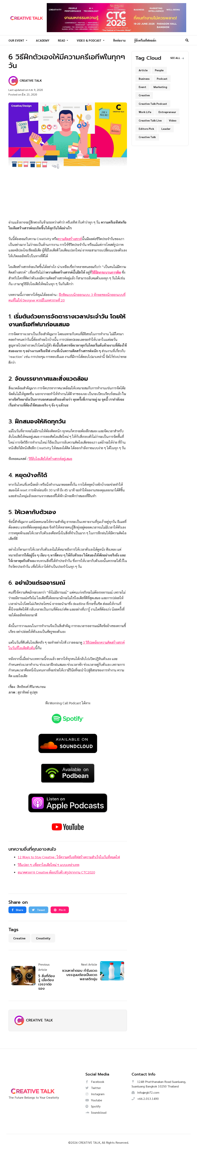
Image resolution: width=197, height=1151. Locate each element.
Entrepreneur (167, 112)
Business (144, 78)
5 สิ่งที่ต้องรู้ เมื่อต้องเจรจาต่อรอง (46, 982)
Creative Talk (147, 137)
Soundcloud (98, 1112)
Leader (165, 128)
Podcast (162, 78)
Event (142, 87)
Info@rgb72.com (147, 1092)
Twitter (95, 1088)
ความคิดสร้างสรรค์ (70, 238)
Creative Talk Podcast (153, 103)
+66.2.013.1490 (147, 1099)
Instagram (97, 1094)
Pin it (62, 909)
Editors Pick (146, 128)
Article (143, 70)
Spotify (95, 1106)
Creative (19, 938)
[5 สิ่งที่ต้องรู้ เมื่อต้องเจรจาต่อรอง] (24, 975)
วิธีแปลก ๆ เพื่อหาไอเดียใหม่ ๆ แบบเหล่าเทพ (48, 864)
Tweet (40, 909)
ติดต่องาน (119, 40)
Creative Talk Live (150, 120)
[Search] (187, 40)
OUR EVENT (16, 40)
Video (172, 120)
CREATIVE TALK (39, 1020)
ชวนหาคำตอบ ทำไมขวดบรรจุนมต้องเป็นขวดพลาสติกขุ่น (79, 975)
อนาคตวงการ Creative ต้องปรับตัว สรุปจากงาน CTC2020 (56, 872)
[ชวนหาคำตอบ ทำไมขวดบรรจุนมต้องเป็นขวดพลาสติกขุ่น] (110, 970)
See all (175, 57)
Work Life (145, 112)
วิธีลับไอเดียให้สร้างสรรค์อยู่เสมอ (50, 458)
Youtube (96, 1100)
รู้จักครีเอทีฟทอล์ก (145, 40)
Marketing (160, 87)
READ (62, 40)
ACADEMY (42, 40)
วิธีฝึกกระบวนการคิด (106, 272)
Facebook (97, 1082)
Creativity (43, 938)
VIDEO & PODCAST (89, 40)
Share (19, 909)
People (159, 70)
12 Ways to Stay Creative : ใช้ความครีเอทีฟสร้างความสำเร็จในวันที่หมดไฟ (69, 857)
